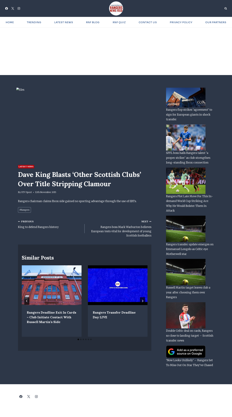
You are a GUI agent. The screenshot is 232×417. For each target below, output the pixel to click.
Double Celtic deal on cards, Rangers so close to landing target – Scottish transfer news (189, 335)
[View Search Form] (225, 8)
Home (10, 22)
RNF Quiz (119, 22)
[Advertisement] (116, 51)
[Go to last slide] (26, 301)
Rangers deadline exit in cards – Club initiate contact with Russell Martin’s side (51, 317)
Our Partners (215, 22)
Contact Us (148, 22)
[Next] (142, 301)
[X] (12, 8)
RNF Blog (93, 22)
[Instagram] (18, 8)
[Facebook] (6, 8)
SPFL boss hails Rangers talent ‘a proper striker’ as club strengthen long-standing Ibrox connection (188, 157)
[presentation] (51, 285)
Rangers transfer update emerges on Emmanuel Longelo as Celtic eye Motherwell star (190, 249)
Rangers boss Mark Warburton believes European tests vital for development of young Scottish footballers (121, 228)
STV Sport (26, 192)
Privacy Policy (181, 22)
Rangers (24, 210)
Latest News (63, 22)
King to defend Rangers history (38, 224)
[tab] (78, 339)
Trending (34, 22)
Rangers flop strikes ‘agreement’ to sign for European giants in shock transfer (189, 114)
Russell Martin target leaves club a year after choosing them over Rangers (188, 292)
